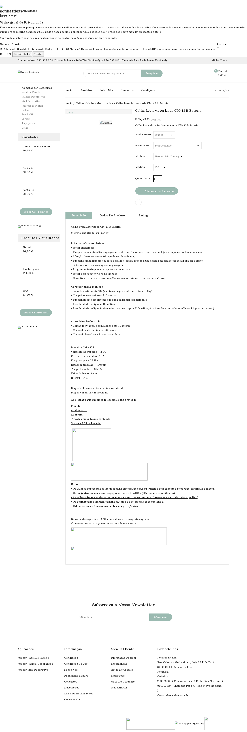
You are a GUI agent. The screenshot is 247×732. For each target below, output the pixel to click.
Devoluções (71, 687)
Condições (148, 90)
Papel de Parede (38, 92)
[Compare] (197, 73)
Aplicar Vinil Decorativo (33, 669)
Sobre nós (71, 669)
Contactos (127, 90)
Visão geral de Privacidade (18, 10)
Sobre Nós (106, 90)
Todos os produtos (36, 211)
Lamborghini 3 (32, 269)
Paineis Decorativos (38, 97)
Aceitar (38, 54)
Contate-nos (72, 699)
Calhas (38, 110)
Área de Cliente (122, 649)
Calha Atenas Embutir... (37, 146)
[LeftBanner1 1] (27, 327)
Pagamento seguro (76, 675)
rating (143, 215)
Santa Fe (28, 168)
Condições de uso (76, 663)
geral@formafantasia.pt (172, 695)
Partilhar (138, 202)
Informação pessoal (123, 657)
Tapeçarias (38, 123)
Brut (25, 290)
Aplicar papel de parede (33, 657)
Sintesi (27, 247)
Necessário (9, 15)
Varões (38, 119)
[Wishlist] (205, 73)
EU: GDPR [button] (6, 54)
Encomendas (119, 663)
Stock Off (27, 114)
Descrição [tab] (79, 215)
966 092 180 (112, 60)
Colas (25, 127)
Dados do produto (112, 215)
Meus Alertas (119, 687)
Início (69, 90)
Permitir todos (22, 54)
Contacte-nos (167, 649)
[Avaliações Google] (30, 226)
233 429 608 (45, 60)
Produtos (86, 90)
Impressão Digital (32, 105)
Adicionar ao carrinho (157, 191)
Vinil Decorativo (38, 101)
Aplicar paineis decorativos (35, 663)
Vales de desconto (123, 681)
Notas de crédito (122, 669)
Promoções (222, 90)
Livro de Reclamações (78, 693)
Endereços (118, 675)
